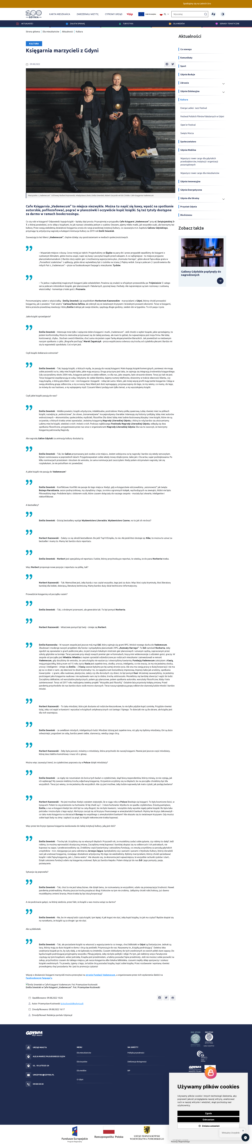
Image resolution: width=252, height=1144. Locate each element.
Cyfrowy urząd (113, 14)
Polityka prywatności (136, 1053)
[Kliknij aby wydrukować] (172, 997)
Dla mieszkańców (51, 31)
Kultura (79, 31)
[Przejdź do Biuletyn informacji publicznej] (129, 14)
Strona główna (33, 31)
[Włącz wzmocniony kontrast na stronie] (222, 14)
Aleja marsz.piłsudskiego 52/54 (48, 1056)
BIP (129, 1071)
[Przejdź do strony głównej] (34, 14)
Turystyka (128, 24)
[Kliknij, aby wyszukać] (205, 14)
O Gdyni (80, 1079)
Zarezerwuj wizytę (87, 14)
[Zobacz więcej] (202, 281)
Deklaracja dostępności (137, 1062)
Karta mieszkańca (59, 14)
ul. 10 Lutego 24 (40, 1066)
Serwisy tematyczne (229, 24)
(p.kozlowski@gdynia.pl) (72, 1003)
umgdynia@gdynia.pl (43, 1075)
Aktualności (27, 24)
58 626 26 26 (37, 1084)
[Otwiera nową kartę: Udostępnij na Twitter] (172, 64)
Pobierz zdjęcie (166, 986)
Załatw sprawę (77, 24)
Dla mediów (179, 24)
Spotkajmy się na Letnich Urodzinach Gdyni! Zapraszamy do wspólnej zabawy (185, 3)
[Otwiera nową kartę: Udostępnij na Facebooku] (167, 64)
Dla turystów (82, 1062)
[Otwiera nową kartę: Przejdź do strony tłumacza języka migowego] (213, 14)
